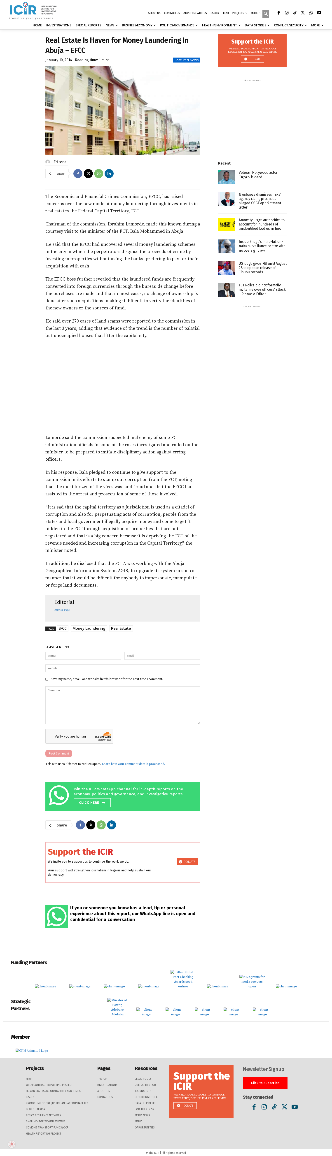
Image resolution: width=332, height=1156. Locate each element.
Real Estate (121, 628)
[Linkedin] (109, 173)
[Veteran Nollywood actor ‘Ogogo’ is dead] (226, 177)
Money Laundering (88, 628)
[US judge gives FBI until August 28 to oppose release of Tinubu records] (226, 268)
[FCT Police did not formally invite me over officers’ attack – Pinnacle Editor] (226, 290)
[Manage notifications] (11, 1144)
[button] (265, 14)
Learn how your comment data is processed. (133, 764)
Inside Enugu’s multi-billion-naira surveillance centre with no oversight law (262, 245)
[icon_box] (124, 795)
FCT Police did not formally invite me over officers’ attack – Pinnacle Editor (262, 289)
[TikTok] (295, 13)
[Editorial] (48, 162)
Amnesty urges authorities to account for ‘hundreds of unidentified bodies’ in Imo (262, 224)
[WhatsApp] (311, 13)
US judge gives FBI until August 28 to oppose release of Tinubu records (263, 267)
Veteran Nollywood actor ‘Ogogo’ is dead (258, 174)
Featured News (187, 60)
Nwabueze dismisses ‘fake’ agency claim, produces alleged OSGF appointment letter (260, 201)
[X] (303, 13)
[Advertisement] (122, 386)
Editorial (60, 161)
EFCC (62, 628)
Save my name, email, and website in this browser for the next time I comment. (107, 679)
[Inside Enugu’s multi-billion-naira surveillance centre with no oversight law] (226, 246)
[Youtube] (319, 13)
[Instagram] (287, 13)
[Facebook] (278, 13)
